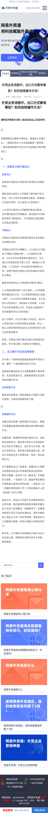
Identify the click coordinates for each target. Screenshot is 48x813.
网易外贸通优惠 (33, 73)
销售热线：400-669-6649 (13, 797)
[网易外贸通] (9, 8)
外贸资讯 (5, 74)
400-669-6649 (33, 8)
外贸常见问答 (23, 73)
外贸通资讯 (14, 73)
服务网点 (42, 73)
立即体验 (12, 57)
